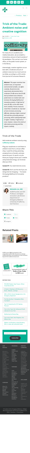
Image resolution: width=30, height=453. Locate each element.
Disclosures (5, 395)
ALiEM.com (23, 353)
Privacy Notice (20, 412)
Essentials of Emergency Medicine (15, 383)
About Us (4, 386)
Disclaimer (13, 412)
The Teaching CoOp (15, 388)
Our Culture (5, 392)
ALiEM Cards (15, 351)
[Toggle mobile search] (23, 8)
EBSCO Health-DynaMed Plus (14, 378)
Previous (19, 15)
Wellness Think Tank (14, 360)
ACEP (13, 370)
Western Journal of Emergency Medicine (14, 397)
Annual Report (4, 389)
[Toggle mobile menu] (27, 8)
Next (24, 15)
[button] (3, 238)
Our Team (4, 388)
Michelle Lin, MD (8, 38)
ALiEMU (14, 350)
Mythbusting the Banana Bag (11, 314)
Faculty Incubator (14, 357)
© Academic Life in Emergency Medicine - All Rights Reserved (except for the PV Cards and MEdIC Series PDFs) (15, 410)
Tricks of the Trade (15, 36)
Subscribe (15, 338)
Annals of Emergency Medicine (14, 373)
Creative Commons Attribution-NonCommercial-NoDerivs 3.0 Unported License (25, 370)
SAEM (13, 386)
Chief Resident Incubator (14, 354)
